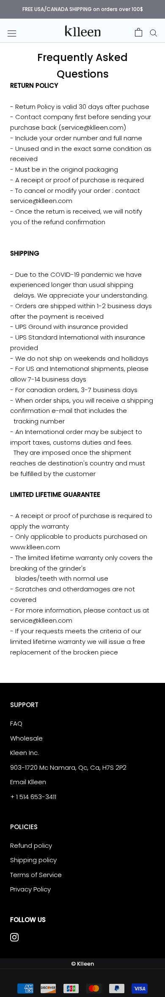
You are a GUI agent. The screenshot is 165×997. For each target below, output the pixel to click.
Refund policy (31, 845)
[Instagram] (14, 937)
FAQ (16, 723)
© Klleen (82, 964)
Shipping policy (33, 859)
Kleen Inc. (24, 752)
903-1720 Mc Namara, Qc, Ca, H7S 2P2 (68, 767)
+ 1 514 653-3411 (33, 796)
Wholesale (26, 738)
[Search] (153, 32)
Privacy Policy (30, 889)
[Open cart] (138, 32)
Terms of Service (36, 874)
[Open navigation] (12, 33)
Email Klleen (28, 781)
